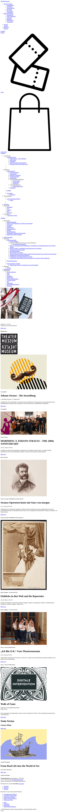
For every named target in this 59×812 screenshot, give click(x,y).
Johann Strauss (16, 180)
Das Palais (9, 9)
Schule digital (13, 174)
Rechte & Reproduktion (12, 279)
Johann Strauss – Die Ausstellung (18, 158)
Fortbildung (13, 187)
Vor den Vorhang (14, 241)
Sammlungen (10, 15)
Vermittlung (9, 6)
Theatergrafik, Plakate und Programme (16, 233)
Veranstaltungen (11, 8)
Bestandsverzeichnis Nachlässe (14, 234)
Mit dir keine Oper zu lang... (17, 252)
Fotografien (9, 225)
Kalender (3, 31)
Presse (8, 274)
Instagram (6, 787)
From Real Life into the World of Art (19, 164)
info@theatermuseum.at (17, 779)
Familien (9, 190)
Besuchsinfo (10, 10)
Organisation (10, 22)
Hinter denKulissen (6, 28)
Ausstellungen (10, 5)
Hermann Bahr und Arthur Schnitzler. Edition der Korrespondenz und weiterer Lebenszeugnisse (33, 254)
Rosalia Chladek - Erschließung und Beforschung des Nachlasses (25, 248)
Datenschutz (10, 283)
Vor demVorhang (6, 25)
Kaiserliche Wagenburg (9, 797)
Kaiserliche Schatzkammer (10, 795)
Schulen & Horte (11, 171)
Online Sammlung (11, 16)
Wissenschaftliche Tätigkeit (13, 263)
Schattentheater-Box (18, 186)
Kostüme (9, 230)
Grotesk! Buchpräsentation (19, 244)
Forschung (9, 17)
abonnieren (21, 783)
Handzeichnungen (11, 229)
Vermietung (9, 276)
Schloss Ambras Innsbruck (10, 798)
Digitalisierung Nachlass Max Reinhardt (19, 255)
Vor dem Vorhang (8, 4)
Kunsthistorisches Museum (10, 794)
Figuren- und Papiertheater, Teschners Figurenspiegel (19, 223)
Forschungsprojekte (11, 240)
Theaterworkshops (14, 172)
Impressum (9, 286)
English (2, 32)
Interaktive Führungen (15, 175)
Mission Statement (11, 272)
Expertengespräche (14, 176)
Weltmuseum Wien (8, 800)
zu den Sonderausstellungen (13, 199)
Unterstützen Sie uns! (12, 215)
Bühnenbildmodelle (11, 222)
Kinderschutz (10, 277)
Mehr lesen (3, 328)
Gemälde (9, 226)
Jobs (8, 281)
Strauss (11, 200)
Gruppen (9, 210)
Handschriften (10, 227)
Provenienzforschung (12, 261)
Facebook (6, 786)
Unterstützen (10, 12)
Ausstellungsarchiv (11, 157)
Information (9, 207)
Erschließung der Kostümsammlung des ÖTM (21, 256)
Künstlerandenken (11, 231)
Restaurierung (10, 20)
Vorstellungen (13, 178)
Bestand (9, 268)
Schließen (3, 153)
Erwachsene (10, 193)
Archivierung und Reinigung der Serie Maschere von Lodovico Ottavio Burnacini (30, 258)
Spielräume (12, 161)
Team (8, 273)
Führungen (12, 194)
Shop (8, 211)
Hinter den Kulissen (8, 13)
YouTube (6, 789)
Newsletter (9, 212)
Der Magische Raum (15, 251)
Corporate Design (11, 280)
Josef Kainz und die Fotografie (17, 249)
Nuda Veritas (13, 160)
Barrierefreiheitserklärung (13, 284)
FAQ (8, 208)
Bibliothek (9, 19)
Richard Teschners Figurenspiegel (18, 162)
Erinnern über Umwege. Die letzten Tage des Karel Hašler (24, 265)
